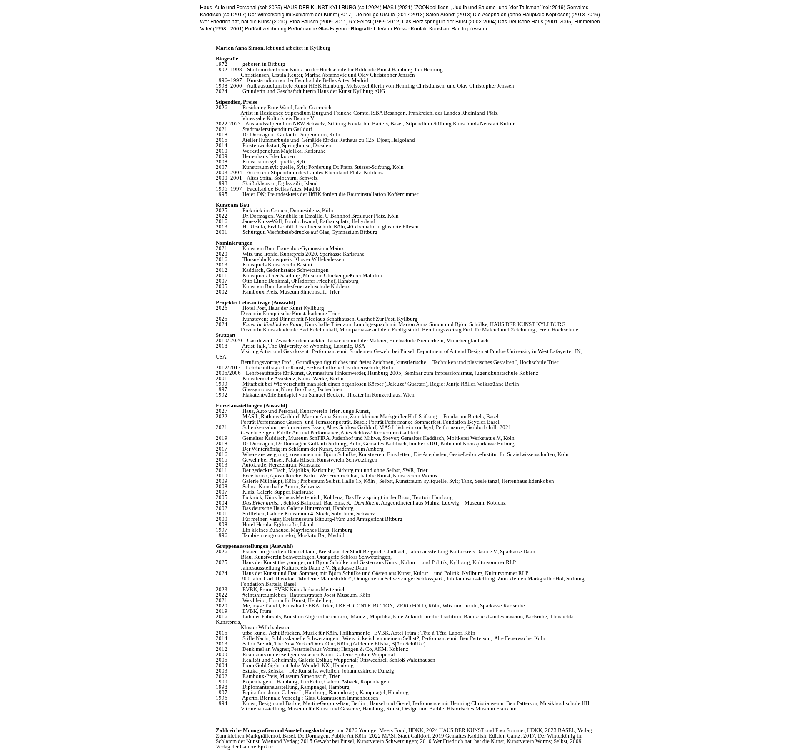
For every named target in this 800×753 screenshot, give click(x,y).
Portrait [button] (253, 28)
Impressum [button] (474, 28)
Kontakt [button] (420, 28)
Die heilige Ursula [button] (374, 14)
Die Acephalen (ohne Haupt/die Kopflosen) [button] (521, 14)
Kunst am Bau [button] (445, 28)
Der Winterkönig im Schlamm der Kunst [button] (293, 14)
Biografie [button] (361, 28)
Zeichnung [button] (274, 28)
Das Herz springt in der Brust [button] (434, 21)
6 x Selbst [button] (360, 21)
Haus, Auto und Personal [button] (228, 6)
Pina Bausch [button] (304, 21)
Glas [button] (323, 28)
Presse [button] (402, 28)
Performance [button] (302, 28)
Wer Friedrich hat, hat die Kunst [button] (235, 21)
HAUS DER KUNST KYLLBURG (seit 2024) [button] (332, 6)
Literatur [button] (383, 28)
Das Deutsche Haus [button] (520, 21)
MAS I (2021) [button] (397, 6)
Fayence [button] (340, 28)
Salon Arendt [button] (441, 14)
